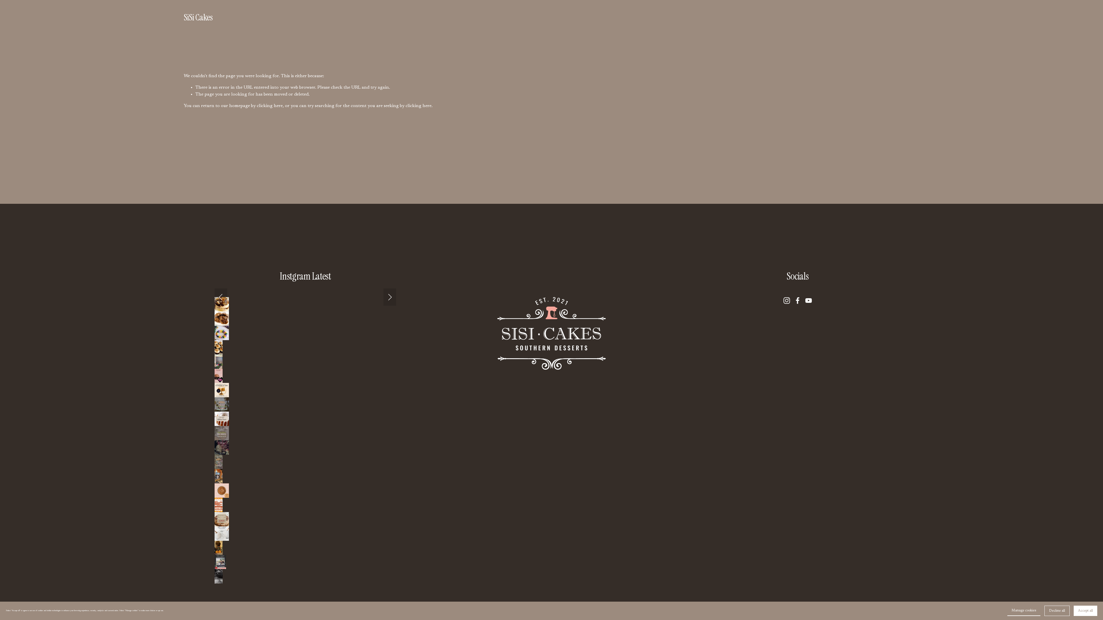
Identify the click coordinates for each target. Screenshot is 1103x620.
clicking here (270, 106)
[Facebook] (797, 300)
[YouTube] (808, 300)
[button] (221, 297)
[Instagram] (786, 300)
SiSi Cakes (198, 17)
